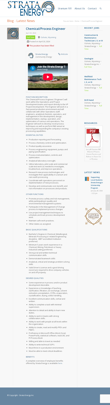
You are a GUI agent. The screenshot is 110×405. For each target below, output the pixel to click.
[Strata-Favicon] (13, 33)
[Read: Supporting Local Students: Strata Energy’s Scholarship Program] (87, 178)
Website (64, 54)
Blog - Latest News (21, 21)
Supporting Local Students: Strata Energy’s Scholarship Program (97, 182)
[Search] (100, 8)
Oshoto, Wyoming (48, 37)
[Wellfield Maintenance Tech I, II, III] (108, 202)
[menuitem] (30, 8)
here (60, 363)
